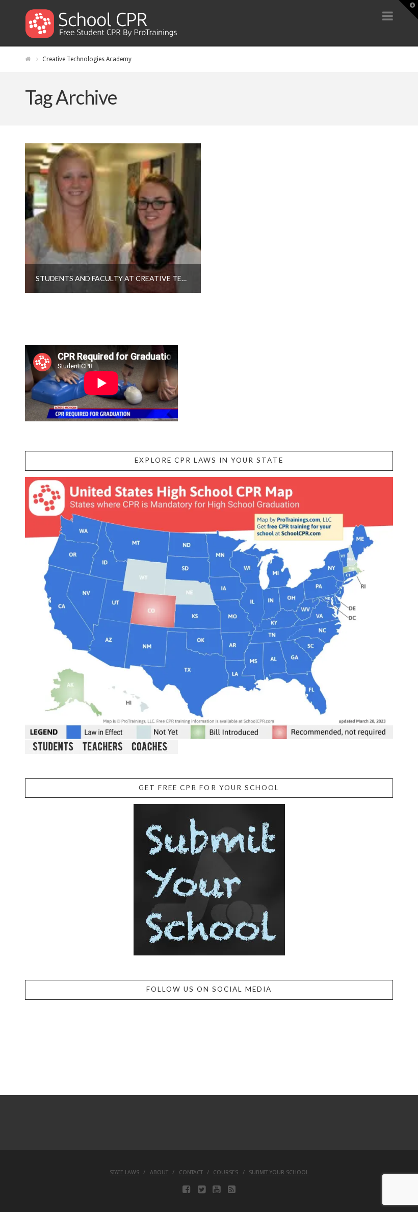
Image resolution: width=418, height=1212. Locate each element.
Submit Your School (278, 1172)
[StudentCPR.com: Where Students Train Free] (101, 23)
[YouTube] (216, 1189)
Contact (191, 1172)
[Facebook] (186, 1189)
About (159, 1172)
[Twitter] (201, 1189)
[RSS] (232, 1189)
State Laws (124, 1172)
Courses (225, 1172)
